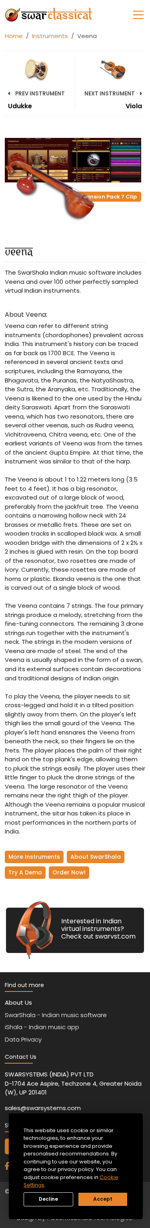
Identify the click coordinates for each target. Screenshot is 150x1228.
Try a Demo (25, 872)
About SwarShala (95, 857)
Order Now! (69, 872)
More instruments (34, 857)
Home (14, 36)
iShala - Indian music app (42, 1027)
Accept (102, 1199)
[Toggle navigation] (138, 15)
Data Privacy (23, 1039)
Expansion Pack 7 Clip (106, 196)
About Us (18, 1002)
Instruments (50, 36)
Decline (48, 1199)
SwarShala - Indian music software (56, 1015)
